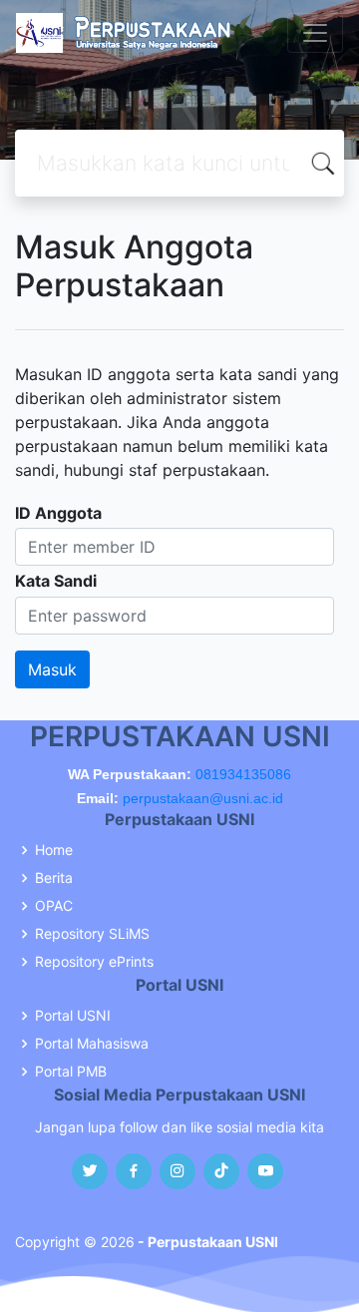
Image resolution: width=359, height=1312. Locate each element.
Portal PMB (71, 1072)
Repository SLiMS (92, 934)
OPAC (54, 906)
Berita (54, 878)
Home (54, 850)
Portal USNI (73, 1016)
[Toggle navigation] (315, 33)
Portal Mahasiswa (92, 1044)
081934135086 (243, 774)
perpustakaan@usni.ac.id (203, 798)
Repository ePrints (94, 962)
